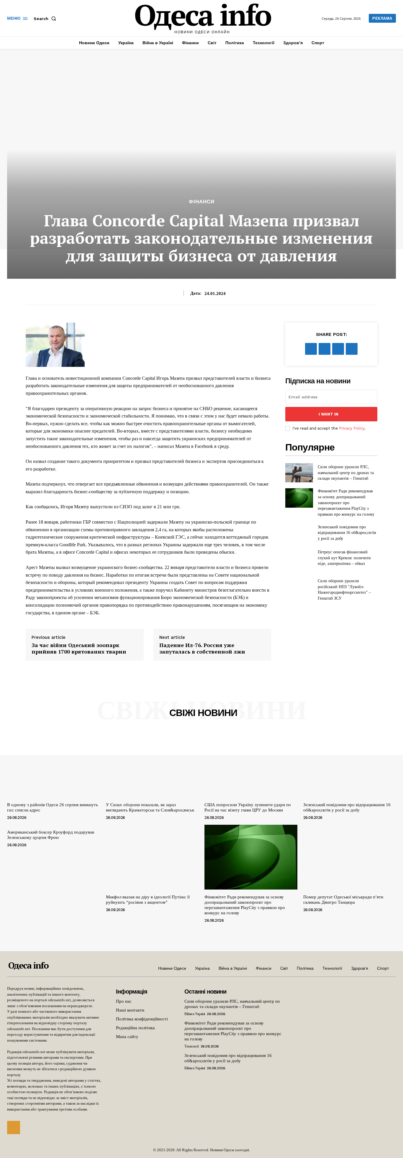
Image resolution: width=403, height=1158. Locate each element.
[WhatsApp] (352, 349)
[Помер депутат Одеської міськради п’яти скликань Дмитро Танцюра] (349, 857)
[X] (324, 349)
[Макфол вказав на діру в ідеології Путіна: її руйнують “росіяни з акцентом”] (152, 857)
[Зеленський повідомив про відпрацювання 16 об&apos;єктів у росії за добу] (299, 532)
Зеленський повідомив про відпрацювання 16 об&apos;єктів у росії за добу (347, 533)
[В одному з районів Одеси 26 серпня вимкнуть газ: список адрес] (53, 764)
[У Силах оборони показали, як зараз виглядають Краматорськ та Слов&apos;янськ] (152, 764)
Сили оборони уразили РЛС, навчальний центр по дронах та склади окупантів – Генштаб (346, 473)
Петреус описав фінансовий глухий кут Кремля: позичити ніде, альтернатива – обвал (344, 558)
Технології (191, 1046)
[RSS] (13, 1127)
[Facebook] (311, 349)
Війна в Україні (194, 1014)
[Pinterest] (338, 349)
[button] (46, 18)
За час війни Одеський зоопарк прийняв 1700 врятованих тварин (79, 648)
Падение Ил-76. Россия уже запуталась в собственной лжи (202, 648)
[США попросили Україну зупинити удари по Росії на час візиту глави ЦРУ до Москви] (250, 764)
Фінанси (201, 201)
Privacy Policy (351, 428)
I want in (328, 414)
